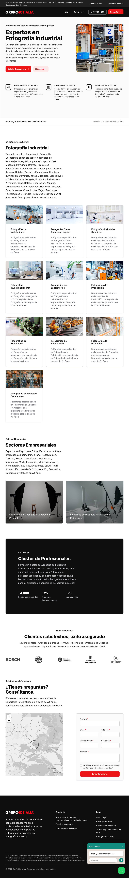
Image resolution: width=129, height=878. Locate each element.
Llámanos (39, 69)
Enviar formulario (99, 774)
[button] (34, 745)
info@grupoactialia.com (66, 828)
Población (106, 741)
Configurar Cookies (105, 836)
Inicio (67, 12)
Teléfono (105, 730)
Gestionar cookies (115, 4)
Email (83, 730)
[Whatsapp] (121, 870)
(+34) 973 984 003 (64, 824)
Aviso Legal (101, 817)
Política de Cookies (105, 821)
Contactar (114, 12)
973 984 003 (98, 12)
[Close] (122, 846)
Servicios (78, 12)
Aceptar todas (95, 4)
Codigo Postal (86, 741)
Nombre (84, 719)
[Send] (121, 860)
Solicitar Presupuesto (17, 69)
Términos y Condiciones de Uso (99, 768)
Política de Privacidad (109, 765)
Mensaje (84, 752)
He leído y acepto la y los (101, 766)
